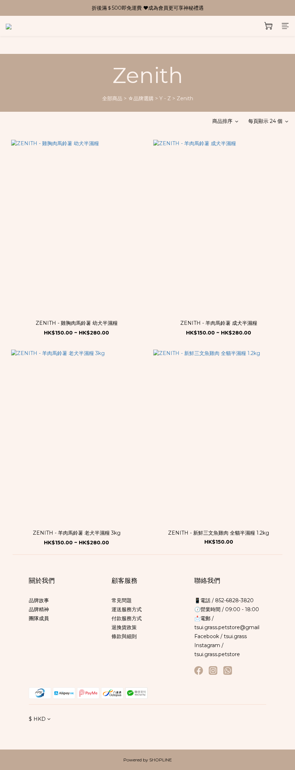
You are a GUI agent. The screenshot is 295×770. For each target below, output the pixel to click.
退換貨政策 (124, 627)
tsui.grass (235, 636)
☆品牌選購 (141, 98)
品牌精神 (39, 609)
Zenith (185, 98)
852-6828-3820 (234, 600)
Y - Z (165, 98)
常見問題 (122, 600)
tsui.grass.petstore (217, 654)
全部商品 (112, 98)
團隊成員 (39, 618)
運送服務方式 (127, 609)
